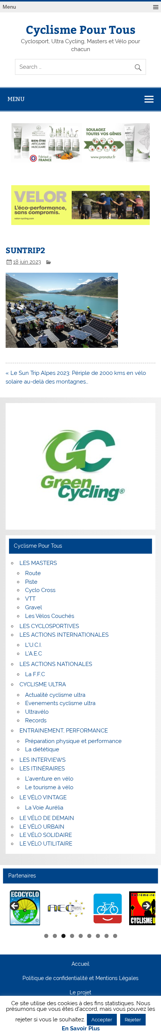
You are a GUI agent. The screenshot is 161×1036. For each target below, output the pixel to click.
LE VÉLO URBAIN (41, 826)
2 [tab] (55, 936)
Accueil (80, 964)
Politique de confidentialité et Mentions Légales (80, 978)
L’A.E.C (33, 653)
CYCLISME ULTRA (42, 684)
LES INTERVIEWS (42, 760)
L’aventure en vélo (49, 778)
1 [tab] (46, 936)
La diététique (42, 749)
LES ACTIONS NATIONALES (55, 664)
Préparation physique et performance (73, 741)
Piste (31, 581)
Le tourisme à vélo (49, 787)
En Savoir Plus (81, 1028)
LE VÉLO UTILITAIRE (45, 843)
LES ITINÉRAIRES (42, 768)
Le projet (80, 992)
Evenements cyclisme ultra (60, 703)
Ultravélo (37, 711)
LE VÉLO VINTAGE (43, 797)
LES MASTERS (38, 563)
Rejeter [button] (133, 1019)
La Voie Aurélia (44, 807)
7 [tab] (98, 936)
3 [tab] (63, 936)
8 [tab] (106, 936)
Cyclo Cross (40, 590)
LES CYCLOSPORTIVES (49, 626)
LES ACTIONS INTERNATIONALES (64, 634)
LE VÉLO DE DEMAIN (46, 818)
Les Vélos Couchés (49, 616)
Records (35, 720)
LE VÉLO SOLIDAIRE (45, 835)
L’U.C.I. (33, 645)
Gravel (33, 607)
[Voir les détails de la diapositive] (25, 908)
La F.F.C (35, 674)
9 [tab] (115, 936)
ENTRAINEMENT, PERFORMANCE (63, 730)
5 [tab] (81, 936)
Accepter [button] (101, 1019)
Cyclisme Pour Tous (81, 29)
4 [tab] (72, 936)
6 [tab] (89, 936)
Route (33, 573)
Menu (9, 7)
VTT (30, 598)
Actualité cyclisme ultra (55, 695)
